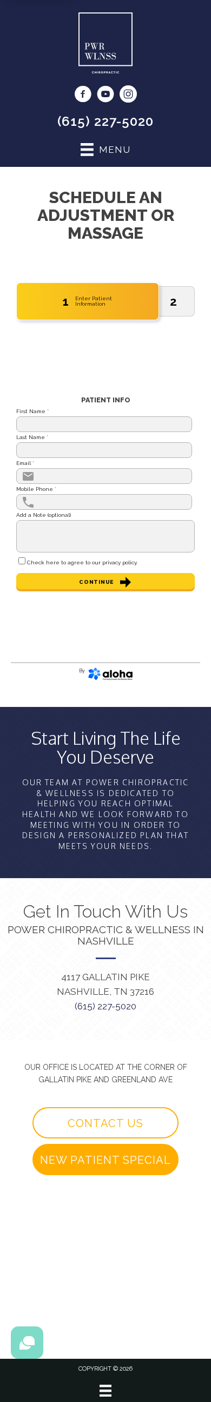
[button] (105, 1122)
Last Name (32, 437)
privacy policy (119, 562)
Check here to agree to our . (82, 562)
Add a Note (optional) (43, 515)
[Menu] (105, 1390)
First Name (32, 411)
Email (25, 463)
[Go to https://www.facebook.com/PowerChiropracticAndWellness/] (82, 95)
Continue (96, 582)
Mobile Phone (36, 489)
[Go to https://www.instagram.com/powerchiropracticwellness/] (128, 95)
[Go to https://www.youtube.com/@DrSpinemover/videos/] (105, 95)
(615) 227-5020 (105, 121)
